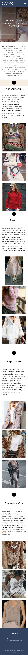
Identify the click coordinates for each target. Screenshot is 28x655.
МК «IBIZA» (5, 533)
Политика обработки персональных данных (14, 650)
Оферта (14, 652)
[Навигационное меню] (25, 3)
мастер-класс (14, 247)
